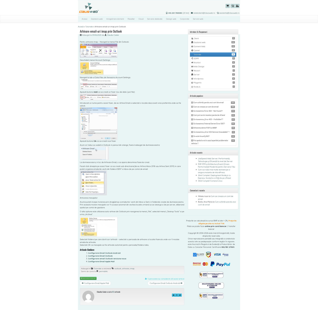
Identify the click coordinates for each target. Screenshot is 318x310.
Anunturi (213, 62)
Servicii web (198, 19)
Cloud (141, 19)
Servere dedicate (154, 19)
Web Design (213, 66)
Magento (213, 82)
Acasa (84, 19)
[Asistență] (233, 6)
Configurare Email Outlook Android (104, 253)
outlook (118, 268)
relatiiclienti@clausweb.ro (204, 13)
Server (213, 74)
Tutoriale (89, 26)
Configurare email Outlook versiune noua (107, 258)
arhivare (125, 268)
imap (132, 268)
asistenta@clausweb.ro (229, 13)
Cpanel (213, 50)
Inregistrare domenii (115, 19)
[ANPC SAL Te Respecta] (211, 275)
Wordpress (213, 79)
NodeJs (213, 87)
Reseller (131, 19)
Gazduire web (97, 19)
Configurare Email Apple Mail (101, 261)
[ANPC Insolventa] (211, 296)
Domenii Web (213, 46)
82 (113, 291)
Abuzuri (213, 70)
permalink (103, 271)
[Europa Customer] (211, 285)
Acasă (80, 26)
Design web (171, 19)
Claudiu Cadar (113, 35)
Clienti (213, 38)
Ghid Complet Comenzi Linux (210, 181)
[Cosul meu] (227, 6)
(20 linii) (178, 13)
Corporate (184, 19)
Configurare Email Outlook (100, 256)
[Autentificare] (237, 6)
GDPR (213, 58)
